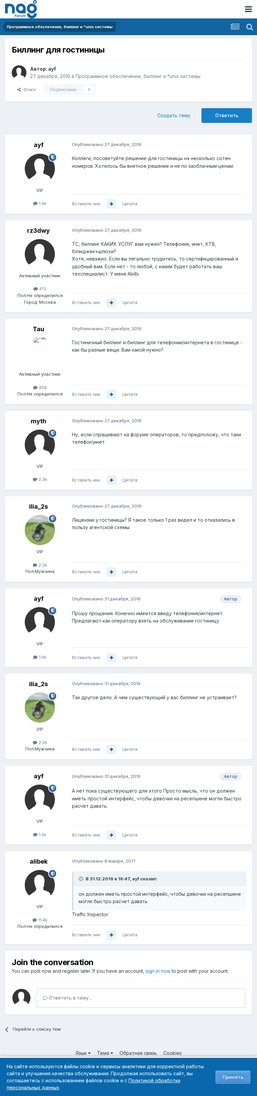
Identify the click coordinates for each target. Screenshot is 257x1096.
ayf (52, 69)
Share (28, 89)
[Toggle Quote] (82, 878)
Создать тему (173, 115)
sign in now (158, 971)
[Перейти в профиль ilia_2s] (40, 530)
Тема (103, 1053)
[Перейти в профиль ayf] (19, 72)
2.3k (42, 479)
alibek (39, 861)
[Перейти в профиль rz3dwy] (40, 254)
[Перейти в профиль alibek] (40, 885)
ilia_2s (38, 506)
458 (42, 387)
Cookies (172, 1053)
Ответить (226, 115)
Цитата (130, 203)
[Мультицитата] (111, 204)
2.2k (42, 565)
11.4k (42, 920)
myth (38, 421)
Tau (38, 329)
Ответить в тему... (70, 998)
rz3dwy (38, 230)
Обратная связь (138, 1053)
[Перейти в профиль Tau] (40, 353)
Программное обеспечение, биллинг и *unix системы (138, 76)
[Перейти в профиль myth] (40, 445)
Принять (233, 1077)
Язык (82, 1053)
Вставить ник (86, 203)
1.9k (42, 203)
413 (42, 288)
